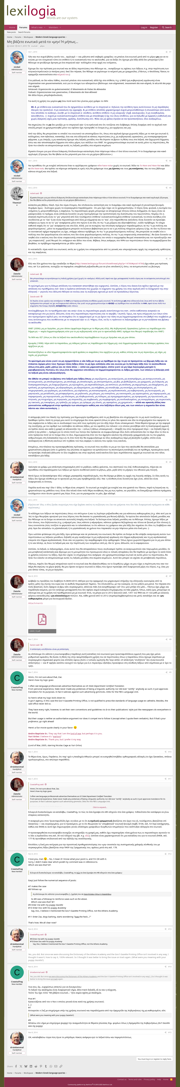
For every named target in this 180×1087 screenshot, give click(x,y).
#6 (170, 500)
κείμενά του (63, 74)
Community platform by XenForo (90, 1084)
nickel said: (34, 193)
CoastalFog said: (37, 784)
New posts (11, 32)
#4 (170, 259)
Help (159, 1079)
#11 (169, 779)
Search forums (24, 32)
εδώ (87, 835)
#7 (170, 576)
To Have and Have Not (150, 165)
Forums (23, 27)
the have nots (105, 165)
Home (12, 27)
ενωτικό (34, 46)
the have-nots (37, 168)
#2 (170, 161)
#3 (170, 188)
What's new (36, 27)
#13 (169, 929)
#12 (169, 854)
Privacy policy (149, 1079)
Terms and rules (135, 1079)
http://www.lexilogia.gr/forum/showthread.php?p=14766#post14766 (110, 263)
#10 (169, 752)
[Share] (166, 52)
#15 (169, 1032)
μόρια (42, 46)
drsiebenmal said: (37, 972)
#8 (170, 639)
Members (53, 27)
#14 (169, 966)
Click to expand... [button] (100, 807)
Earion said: (35, 645)
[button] (45, 27)
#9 (170, 672)
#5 (170, 462)
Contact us (121, 1079)
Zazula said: (35, 296)
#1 (170, 52)
